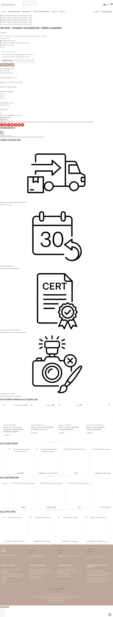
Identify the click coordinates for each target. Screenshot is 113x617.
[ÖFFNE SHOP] (5, 12)
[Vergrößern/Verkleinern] (1, 607)
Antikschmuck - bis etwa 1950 (15, 122)
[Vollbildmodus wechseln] (3, 607)
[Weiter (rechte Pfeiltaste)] (2, 614)
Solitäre (92, 425)
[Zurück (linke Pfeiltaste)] (2, 610)
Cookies (78, 597)
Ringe (6, 120)
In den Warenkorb (7, 65)
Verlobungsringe (11, 425)
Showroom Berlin (65, 565)
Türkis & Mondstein (89, 122)
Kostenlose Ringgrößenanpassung (8, 51)
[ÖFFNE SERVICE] (65, 12)
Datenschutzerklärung (46, 597)
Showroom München (38, 565)
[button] (7, 69)
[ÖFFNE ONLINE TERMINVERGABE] (49, 12)
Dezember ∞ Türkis (42, 122)
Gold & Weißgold (78, 122)
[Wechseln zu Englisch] (104, 5)
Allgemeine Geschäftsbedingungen (64, 597)
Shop (5, 24)
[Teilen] (6, 607)
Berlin (34, 122)
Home (1, 24)
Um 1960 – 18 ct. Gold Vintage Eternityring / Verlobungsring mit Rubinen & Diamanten (13, 429)
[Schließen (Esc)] (8, 607)
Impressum (35, 597)
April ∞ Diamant (28, 122)
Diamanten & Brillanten (53, 122)
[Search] (24, 6)
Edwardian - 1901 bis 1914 (67, 122)
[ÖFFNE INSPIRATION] (30, 12)
